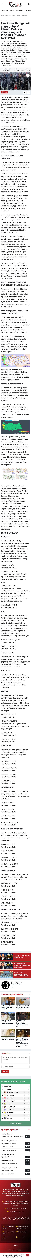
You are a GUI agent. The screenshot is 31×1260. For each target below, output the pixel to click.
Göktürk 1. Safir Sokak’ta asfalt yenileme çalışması (7, 1022)
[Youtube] (18, 1218)
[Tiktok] (21, 1218)
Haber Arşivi (21, 1237)
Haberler (4, 20)
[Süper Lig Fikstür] (29, 1129)
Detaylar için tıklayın (15, 1123)
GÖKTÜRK (19, 11)
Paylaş (5, 92)
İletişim (15, 1245)
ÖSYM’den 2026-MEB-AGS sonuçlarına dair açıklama (23, 1007)
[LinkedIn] (15, 1218)
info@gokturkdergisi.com (17, 1211)
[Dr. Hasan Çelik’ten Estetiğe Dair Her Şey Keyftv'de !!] (8, 1001)
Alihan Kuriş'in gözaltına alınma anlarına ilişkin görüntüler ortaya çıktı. (15, 16)
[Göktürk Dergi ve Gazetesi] (15, 4)
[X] (6, 1218)
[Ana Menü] (2, 4)
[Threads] (24, 1218)
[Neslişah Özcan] (5, 985)
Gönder (5, 1071)
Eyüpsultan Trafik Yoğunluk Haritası (22, 1227)
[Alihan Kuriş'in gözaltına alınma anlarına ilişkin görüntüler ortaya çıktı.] (23, 1015)
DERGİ (12, 11)
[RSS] (28, 1218)
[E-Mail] (12, 987)
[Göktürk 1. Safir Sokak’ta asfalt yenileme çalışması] (8, 1015)
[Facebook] (3, 1218)
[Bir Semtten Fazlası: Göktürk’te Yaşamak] (8, 1033)
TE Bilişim (19, 1250)
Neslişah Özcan (16, 984)
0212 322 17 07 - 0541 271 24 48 (16, 1208)
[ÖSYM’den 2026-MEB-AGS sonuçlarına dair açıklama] (23, 1001)
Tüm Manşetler (22, 1231)
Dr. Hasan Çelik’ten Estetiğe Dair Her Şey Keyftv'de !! (7, 1007)
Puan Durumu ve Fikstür (8, 1232)
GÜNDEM (4, 11)
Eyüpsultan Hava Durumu (8, 1227)
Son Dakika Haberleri (7, 1238)
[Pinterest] (9, 1218)
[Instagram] (12, 1218)
